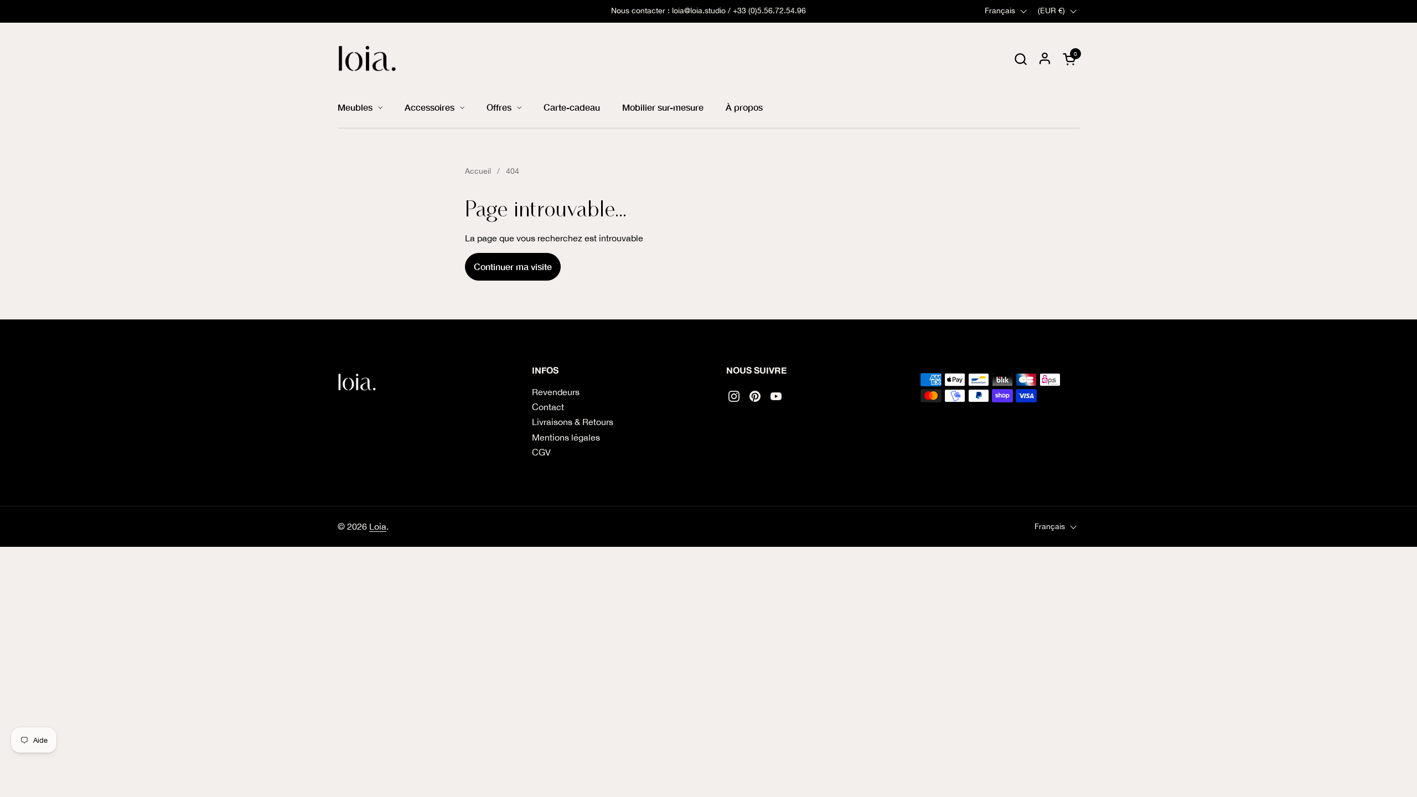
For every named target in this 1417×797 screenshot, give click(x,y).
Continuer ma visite (513, 266)
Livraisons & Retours (572, 422)
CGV (541, 452)
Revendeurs (556, 392)
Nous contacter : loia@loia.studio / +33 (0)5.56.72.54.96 (708, 11)
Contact (548, 407)
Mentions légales (566, 437)
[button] (1020, 59)
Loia (377, 526)
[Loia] (367, 58)
